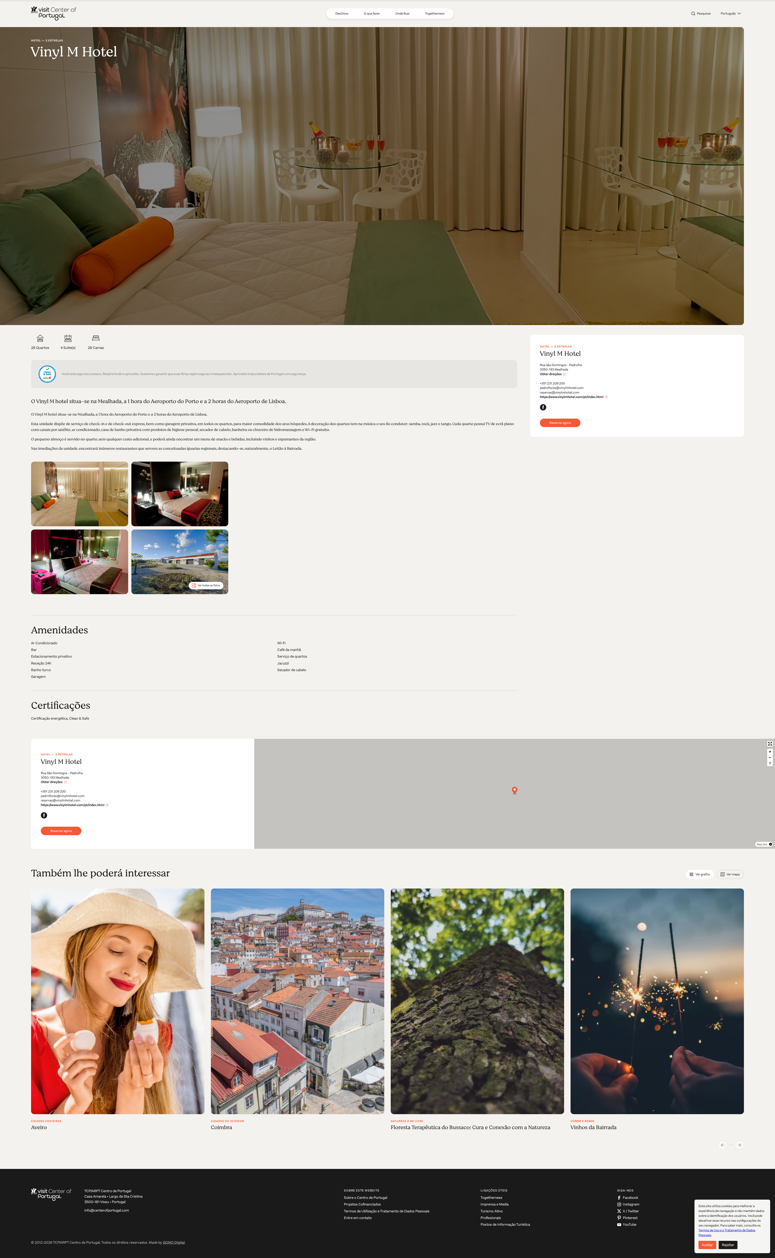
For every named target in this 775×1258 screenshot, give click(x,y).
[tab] (700, 874)
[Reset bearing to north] (770, 763)
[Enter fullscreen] (770, 744)
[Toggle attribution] (770, 844)
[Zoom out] (770, 757)
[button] (730, 13)
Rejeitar (728, 1244)
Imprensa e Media (495, 1204)
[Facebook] (543, 407)
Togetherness (491, 1197)
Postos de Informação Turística (505, 1224)
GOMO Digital (174, 1242)
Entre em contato (358, 1217)
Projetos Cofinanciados (362, 1204)
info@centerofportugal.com (106, 1210)
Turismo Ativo (492, 1211)
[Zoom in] (770, 752)
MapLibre (762, 844)
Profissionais (491, 1217)
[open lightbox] (79, 494)
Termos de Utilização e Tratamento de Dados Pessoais (386, 1211)
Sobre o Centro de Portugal (365, 1197)
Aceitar (707, 1244)
